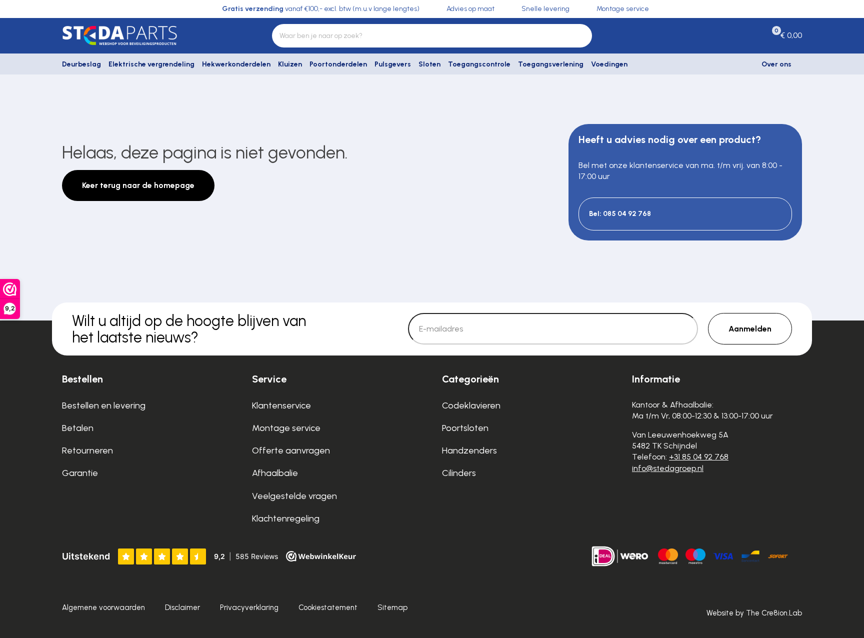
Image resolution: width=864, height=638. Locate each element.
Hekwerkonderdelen (236, 64)
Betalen (78, 428)
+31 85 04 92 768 (698, 457)
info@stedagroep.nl (668, 468)
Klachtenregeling (286, 518)
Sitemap (393, 607)
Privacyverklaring (249, 607)
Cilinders (459, 473)
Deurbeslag (81, 64)
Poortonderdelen (338, 64)
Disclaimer (182, 607)
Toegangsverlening (551, 64)
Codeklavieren (471, 405)
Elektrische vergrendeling (151, 64)
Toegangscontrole (479, 64)
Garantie (80, 473)
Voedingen (609, 64)
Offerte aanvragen (291, 450)
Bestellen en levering (104, 405)
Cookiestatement (328, 607)
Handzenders (469, 450)
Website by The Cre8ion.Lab (754, 613)
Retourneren (87, 450)
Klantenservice (281, 405)
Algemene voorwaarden (103, 607)
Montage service (286, 428)
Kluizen (290, 64)
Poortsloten (465, 428)
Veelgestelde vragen (294, 496)
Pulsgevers (392, 64)
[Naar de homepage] (147, 35)
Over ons (777, 64)
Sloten (429, 64)
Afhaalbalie (275, 473)
